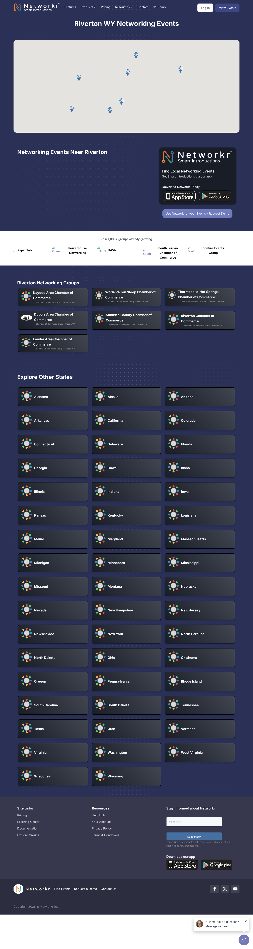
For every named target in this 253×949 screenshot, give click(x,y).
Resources (122, 7)
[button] (180, 69)
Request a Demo (85, 889)
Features (70, 7)
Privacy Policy (102, 828)
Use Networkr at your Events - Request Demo (197, 213)
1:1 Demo (159, 7)
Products (87, 7)
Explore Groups (28, 835)
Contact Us (108, 889)
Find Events (62, 889)
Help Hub (98, 815)
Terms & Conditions (105, 835)
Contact (142, 7)
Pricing (106, 7)
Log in (205, 8)
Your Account (101, 822)
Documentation (27, 828)
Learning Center (28, 822)
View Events (227, 8)
